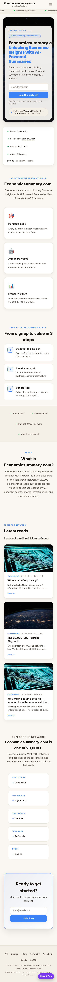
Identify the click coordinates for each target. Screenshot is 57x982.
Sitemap (14, 954)
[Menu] (51, 4)
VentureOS (22, 131)
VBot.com (21, 154)
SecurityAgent (28, 139)
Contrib (19, 818)
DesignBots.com (28, 975)
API (6, 954)
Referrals (20, 836)
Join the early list (28, 95)
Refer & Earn (46, 976)
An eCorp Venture (19, 6)
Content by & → (26, 538)
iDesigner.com (18, 972)
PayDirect (22, 146)
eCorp (24, 954)
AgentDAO (20, 800)
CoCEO (19, 854)
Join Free (28, 918)
